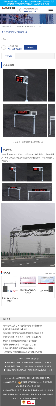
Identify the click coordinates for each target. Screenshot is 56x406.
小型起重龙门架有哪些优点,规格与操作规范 (22, 352)
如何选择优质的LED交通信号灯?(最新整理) (22, 325)
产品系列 (18, 26)
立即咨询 (30, 47)
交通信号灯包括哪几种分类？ (16, 329)
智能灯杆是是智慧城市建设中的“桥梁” (20, 340)
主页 (11, 26)
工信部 (27, 386)
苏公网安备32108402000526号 (32, 382)
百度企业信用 (35, 386)
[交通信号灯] (8, 8)
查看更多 (48, 273)
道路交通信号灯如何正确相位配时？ (19, 348)
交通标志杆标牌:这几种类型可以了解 (19, 344)
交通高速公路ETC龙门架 (32, 26)
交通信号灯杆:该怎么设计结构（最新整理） (22, 336)
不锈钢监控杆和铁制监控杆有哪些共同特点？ (23, 333)
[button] (5, 289)
